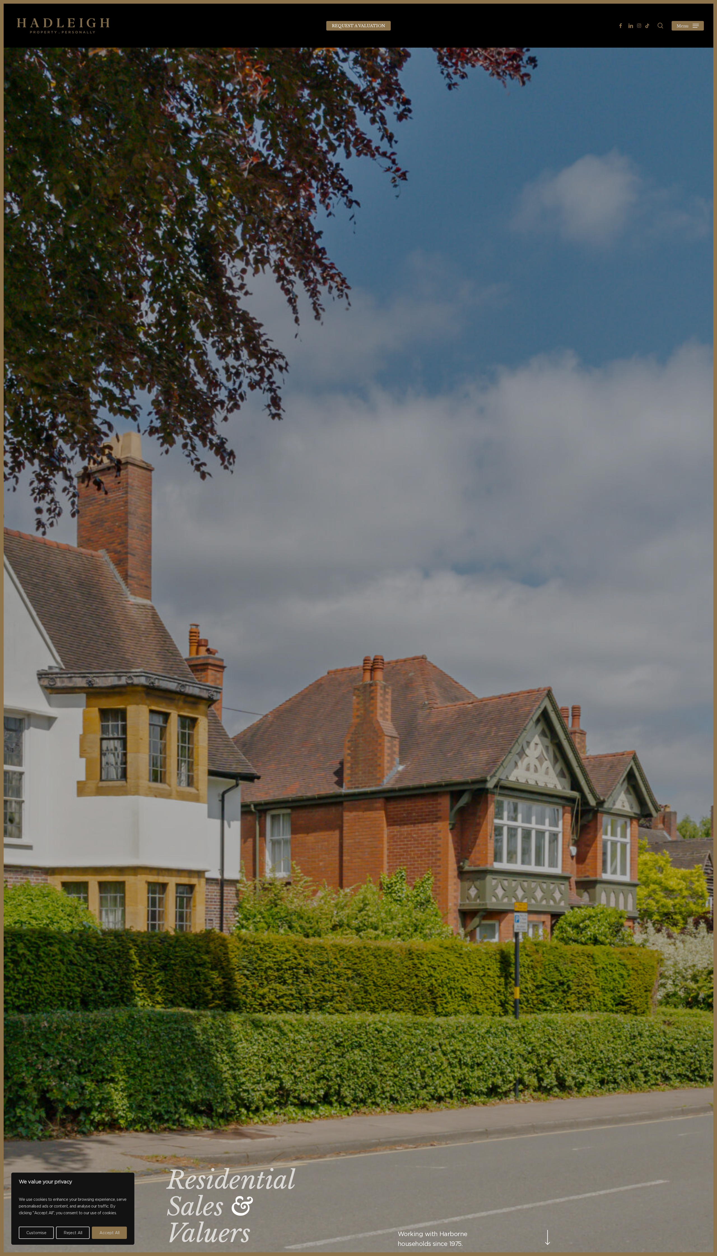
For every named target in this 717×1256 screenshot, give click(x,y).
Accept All (109, 1233)
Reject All (73, 1233)
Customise (36, 1233)
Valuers (208, 1233)
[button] (688, 26)
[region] (72, 1209)
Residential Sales (230, 1193)
